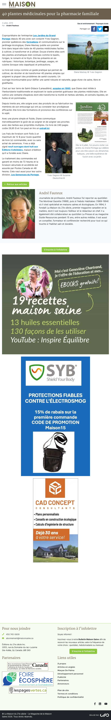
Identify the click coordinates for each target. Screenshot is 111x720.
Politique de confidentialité (71, 697)
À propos (62, 663)
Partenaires (63, 680)
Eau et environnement (86, 24)
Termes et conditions (68, 693)
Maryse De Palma (66, 670)
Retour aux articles (16, 184)
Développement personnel (70, 674)
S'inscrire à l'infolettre (55, 249)
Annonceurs (63, 684)
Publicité (62, 677)
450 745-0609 (12, 634)
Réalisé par (94, 715)
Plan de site (63, 690)
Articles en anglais (66, 667)
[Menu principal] (4, 4)
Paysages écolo (102, 24)
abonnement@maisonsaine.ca (19, 638)
